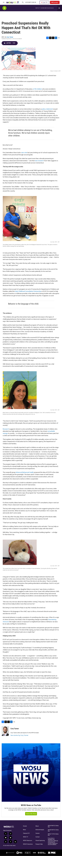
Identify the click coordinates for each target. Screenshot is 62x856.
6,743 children (37, 89)
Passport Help (39, 844)
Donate (55, 2)
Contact (38, 837)
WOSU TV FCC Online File (53, 834)
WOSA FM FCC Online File (53, 830)
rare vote (24, 152)
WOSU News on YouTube (31, 805)
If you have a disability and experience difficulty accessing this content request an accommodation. (53, 841)
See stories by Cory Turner (19, 735)
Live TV (45, 2)
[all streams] (59, 8)
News (24, 829)
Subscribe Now (31, 814)
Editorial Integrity (40, 829)
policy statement (47, 109)
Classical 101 (26, 833)
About (37, 826)
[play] (4, 8)
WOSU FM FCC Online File (53, 826)
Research (6, 429)
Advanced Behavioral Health (25, 472)
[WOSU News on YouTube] (31, 772)
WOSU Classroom (27, 840)
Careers (38, 833)
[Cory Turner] (5, 731)
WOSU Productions (28, 844)
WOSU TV (25, 837)
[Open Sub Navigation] (37, 2)
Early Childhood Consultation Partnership (28, 291)
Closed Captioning (40, 840)
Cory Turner (10, 37)
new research (39, 160)
